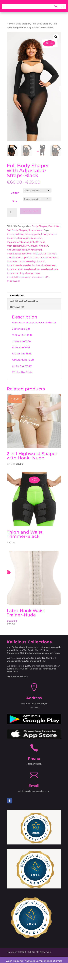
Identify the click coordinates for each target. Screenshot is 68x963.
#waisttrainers (49, 269)
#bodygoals (33, 234)
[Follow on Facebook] (9, 800)
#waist (41, 261)
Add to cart (30, 211)
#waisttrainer (32, 269)
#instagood (35, 249)
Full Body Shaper (41, 23)
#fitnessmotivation (18, 245)
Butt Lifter (54, 226)
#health (43, 245)
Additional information (24, 301)
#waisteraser (48, 265)
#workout (37, 277)
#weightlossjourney (19, 277)
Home (10, 23)
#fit (32, 242)
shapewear (13, 280)
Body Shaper (23, 23)
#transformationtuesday (21, 261)
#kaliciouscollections (19, 253)
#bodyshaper (49, 234)
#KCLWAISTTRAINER (44, 253)
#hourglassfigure (17, 249)
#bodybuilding (16, 234)
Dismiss (57, 960)
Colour (15, 192)
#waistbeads (14, 265)
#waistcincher (31, 265)
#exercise (36, 238)
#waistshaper (15, 269)
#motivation (14, 257)
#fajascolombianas (18, 242)
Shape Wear (35, 230)
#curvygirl (23, 238)
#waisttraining (15, 273)
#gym (34, 245)
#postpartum (30, 257)
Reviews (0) (17, 307)
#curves (11, 238)
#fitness (40, 242)
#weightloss (32, 273)
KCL (47, 277)
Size (14, 201)
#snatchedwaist (49, 257)
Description (17, 295)
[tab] (34, 295)
